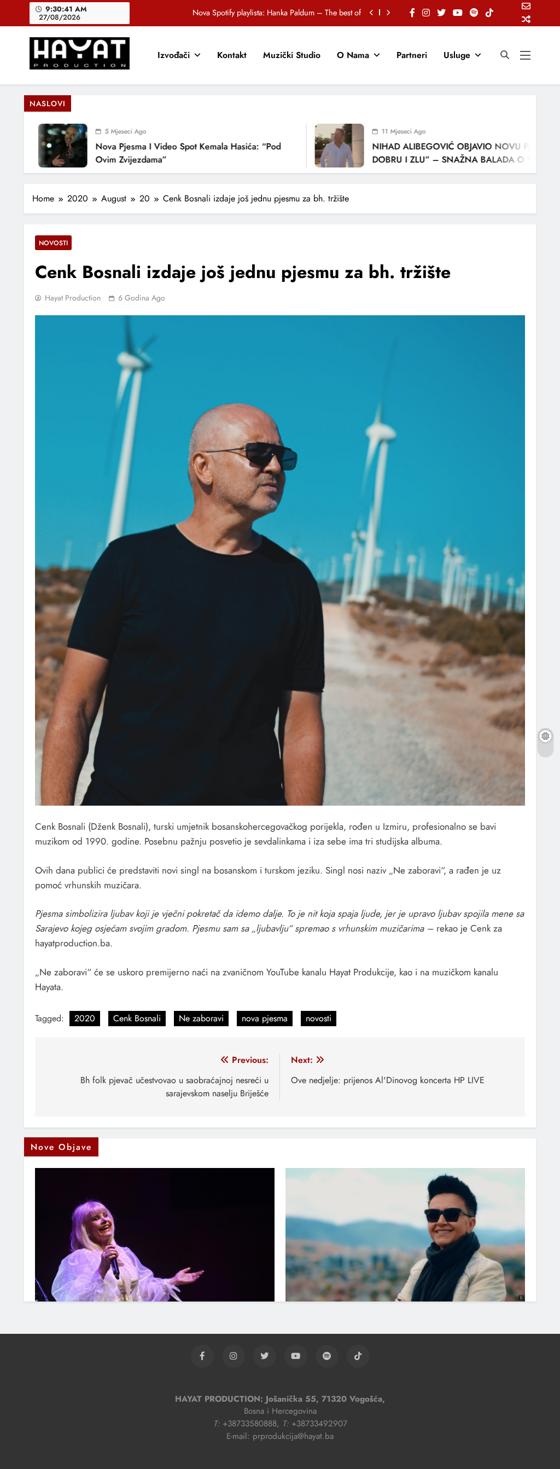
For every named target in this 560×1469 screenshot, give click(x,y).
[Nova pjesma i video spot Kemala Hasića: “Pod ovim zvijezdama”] (45, 145)
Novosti (53, 242)
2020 (84, 1018)
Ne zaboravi (201, 1018)
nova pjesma (265, 1018)
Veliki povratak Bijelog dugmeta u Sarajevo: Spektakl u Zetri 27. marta (247, 12)
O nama (353, 55)
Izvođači (174, 55)
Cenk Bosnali (137, 1018)
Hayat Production (73, 297)
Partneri (411, 55)
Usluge (457, 55)
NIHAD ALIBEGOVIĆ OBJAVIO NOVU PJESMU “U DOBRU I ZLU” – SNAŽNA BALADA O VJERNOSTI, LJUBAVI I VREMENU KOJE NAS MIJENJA (456, 159)
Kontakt (232, 55)
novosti (318, 1018)
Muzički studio (291, 55)
